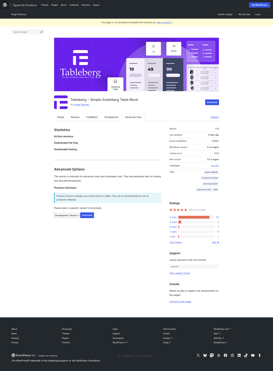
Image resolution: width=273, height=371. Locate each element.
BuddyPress (221, 342)
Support (215, 117)
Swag (167, 342)
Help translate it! (164, 22)
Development (111, 117)
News (14, 333)
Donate (168, 338)
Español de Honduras (48, 355)
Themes (66, 333)
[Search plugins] (41, 32)
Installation (92, 117)
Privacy (14, 342)
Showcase (67, 329)
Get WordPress (259, 5)
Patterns (66, 342)
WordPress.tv (120, 342)
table (216, 189)
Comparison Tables (209, 178)
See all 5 (215, 165)
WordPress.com (222, 329)
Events (166, 333)
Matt (217, 333)
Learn (115, 329)
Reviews (75, 117)
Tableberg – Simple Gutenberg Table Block (104, 100)
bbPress (219, 338)
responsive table (204, 189)
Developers (118, 338)
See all (215, 242)
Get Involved (169, 329)
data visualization (210, 184)
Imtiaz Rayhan (81, 104)
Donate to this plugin (180, 301)
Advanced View (133, 117)
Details (60, 117)
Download (212, 102)
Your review (175, 242)
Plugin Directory (18, 14)
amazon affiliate (211, 172)
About (14, 329)
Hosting (15, 338)
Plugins (65, 338)
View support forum (179, 273)
